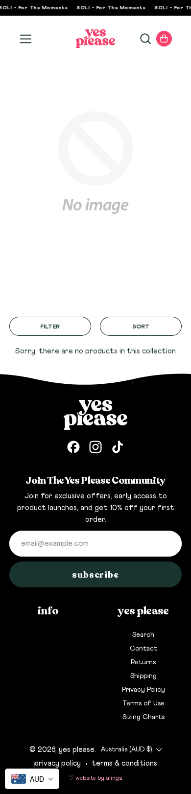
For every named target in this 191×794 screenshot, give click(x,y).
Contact (143, 648)
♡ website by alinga (95, 778)
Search (143, 634)
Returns (143, 662)
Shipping (143, 676)
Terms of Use (143, 703)
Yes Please (77, 749)
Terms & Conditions (124, 763)
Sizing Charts (143, 717)
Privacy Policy (143, 689)
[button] (145, 38)
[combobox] (32, 779)
